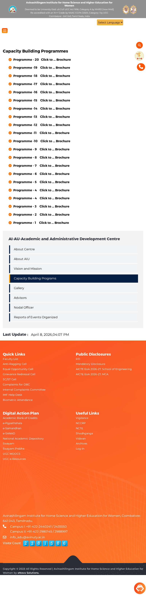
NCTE (79, 428)
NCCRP (81, 423)
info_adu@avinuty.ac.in (27, 537)
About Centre (24, 249)
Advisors (20, 298)
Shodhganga (84, 433)
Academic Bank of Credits (20, 418)
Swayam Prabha (13, 448)
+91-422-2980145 (39, 531)
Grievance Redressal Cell (19, 374)
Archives (81, 443)
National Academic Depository (23, 438)
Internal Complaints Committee (24, 389)
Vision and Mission (28, 268)
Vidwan (81, 438)
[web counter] (45, 543)
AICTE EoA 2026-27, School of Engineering (104, 369)
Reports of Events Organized (36, 317)
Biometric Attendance (18, 400)
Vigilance (82, 418)
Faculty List (10, 359)
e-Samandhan (12, 428)
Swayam (8, 443)
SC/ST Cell (9, 379)
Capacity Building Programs (35, 278)
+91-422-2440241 (39, 526)
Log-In (80, 448)
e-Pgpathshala (12, 423)
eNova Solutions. (28, 572)
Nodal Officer (24, 307)
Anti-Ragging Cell (15, 364)
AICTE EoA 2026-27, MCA (92, 374)
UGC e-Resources (14, 459)
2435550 (60, 526)
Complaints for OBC (16, 384)
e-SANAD (9, 433)
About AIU (22, 259)
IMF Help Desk (12, 394)
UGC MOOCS (11, 453)
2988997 (61, 531)
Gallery (19, 288)
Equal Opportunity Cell (18, 369)
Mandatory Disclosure (90, 364)
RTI (78, 359)
